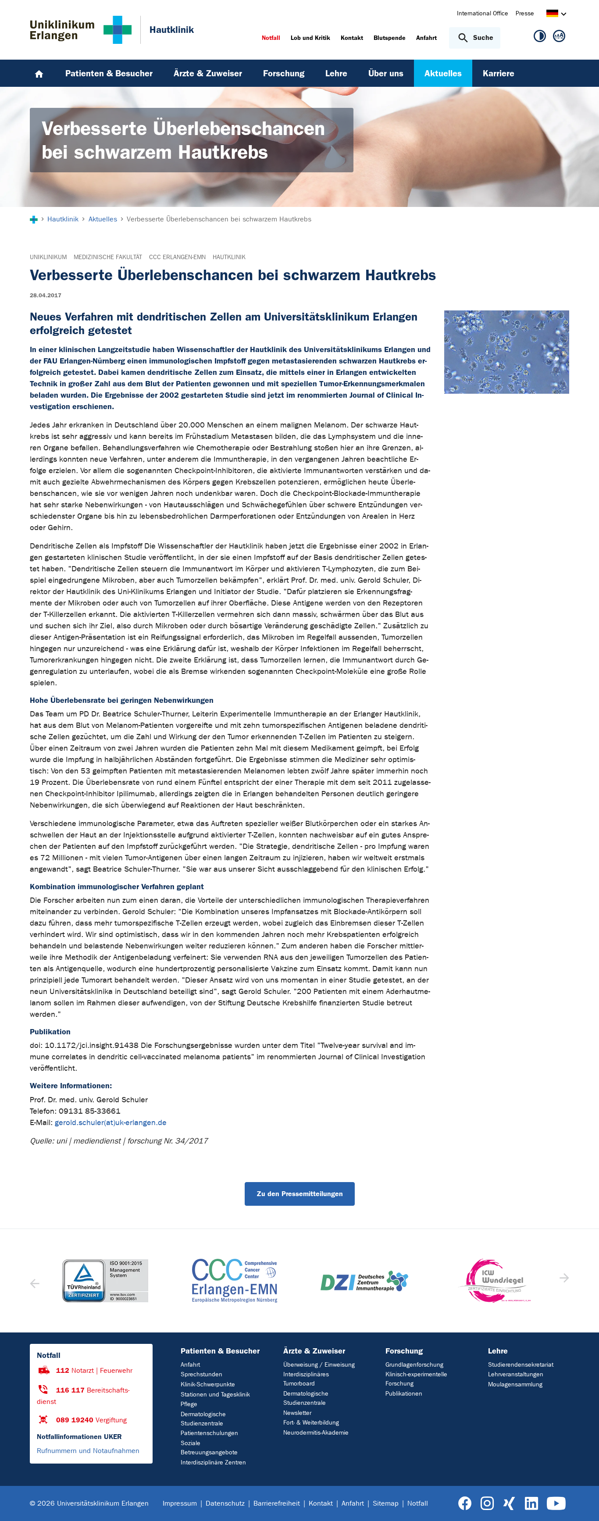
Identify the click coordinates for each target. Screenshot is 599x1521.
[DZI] (364, 1281)
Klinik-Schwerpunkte (208, 1384)
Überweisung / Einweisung (319, 1364)
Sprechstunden (201, 1374)
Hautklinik (229, 257)
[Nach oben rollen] (581, 1503)
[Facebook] (465, 1503)
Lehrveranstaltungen (515, 1374)
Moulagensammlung (515, 1384)
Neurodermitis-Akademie (316, 1432)
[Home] (39, 73)
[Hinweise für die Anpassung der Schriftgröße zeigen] (559, 38)
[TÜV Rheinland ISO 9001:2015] (105, 1281)
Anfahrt (190, 1364)
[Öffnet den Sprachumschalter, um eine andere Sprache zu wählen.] (552, 14)
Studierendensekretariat (520, 1364)
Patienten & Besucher (220, 1351)
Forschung (404, 1351)
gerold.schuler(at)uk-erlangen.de (111, 1122)
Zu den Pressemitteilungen (300, 1194)
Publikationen (403, 1393)
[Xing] (509, 1503)
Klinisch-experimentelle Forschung (416, 1379)
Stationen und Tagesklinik (215, 1394)
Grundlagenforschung (414, 1364)
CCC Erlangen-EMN (177, 257)
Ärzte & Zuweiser (314, 1351)
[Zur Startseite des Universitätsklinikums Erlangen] (81, 30)
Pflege (189, 1404)
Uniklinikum (48, 257)
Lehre (498, 1351)
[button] (563, 1280)
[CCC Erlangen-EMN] (235, 1281)
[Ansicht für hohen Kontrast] (540, 38)
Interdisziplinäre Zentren (213, 1462)
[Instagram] (487, 1503)
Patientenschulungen (209, 1433)
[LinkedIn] (531, 1503)
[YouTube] (556, 1503)
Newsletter (297, 1413)
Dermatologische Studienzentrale (203, 1419)
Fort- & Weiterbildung (311, 1422)
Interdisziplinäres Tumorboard (306, 1379)
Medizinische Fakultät (108, 257)
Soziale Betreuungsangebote (209, 1447)
